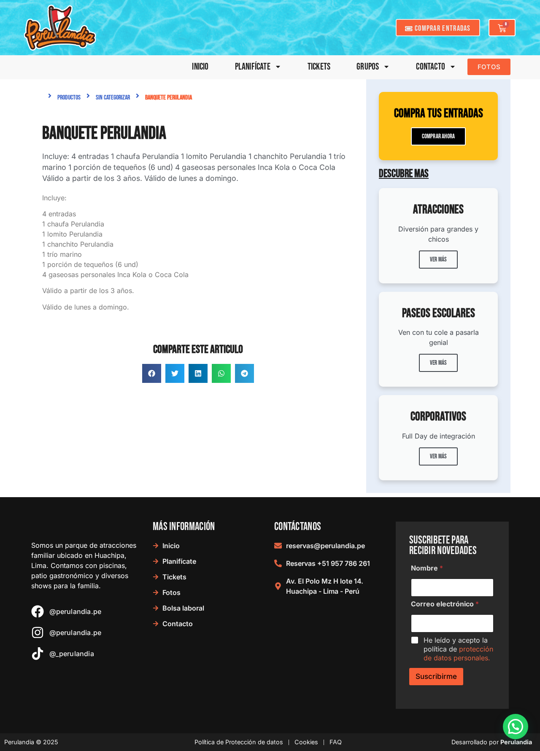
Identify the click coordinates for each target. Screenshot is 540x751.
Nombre (427, 568)
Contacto (430, 67)
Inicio (200, 67)
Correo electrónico (445, 604)
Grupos (367, 67)
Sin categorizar (113, 98)
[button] (151, 373)
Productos (69, 98)
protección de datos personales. (458, 653)
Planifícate (252, 67)
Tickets (319, 67)
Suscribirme (436, 676)
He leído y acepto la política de (458, 649)
